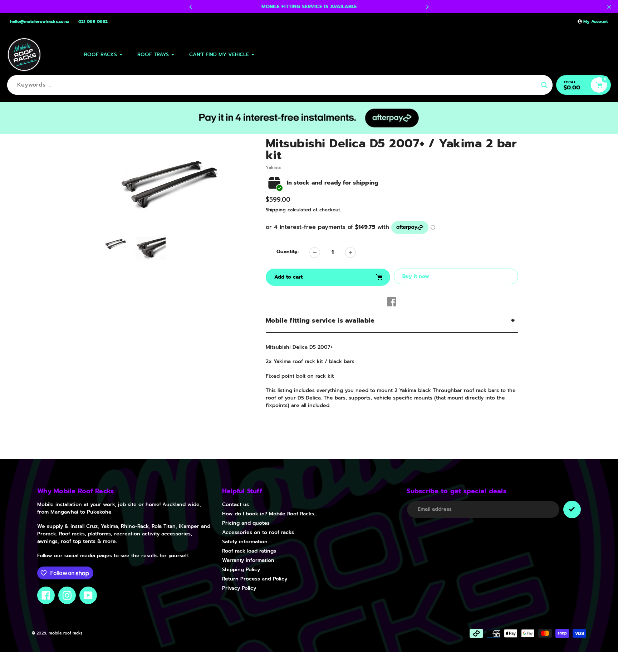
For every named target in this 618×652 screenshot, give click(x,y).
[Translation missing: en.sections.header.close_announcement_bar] (609, 6)
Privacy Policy (239, 588)
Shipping (276, 209)
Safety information (245, 541)
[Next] (427, 6)
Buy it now (415, 276)
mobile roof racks (65, 633)
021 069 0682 (93, 21)
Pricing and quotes (246, 523)
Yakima (273, 167)
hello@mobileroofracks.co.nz (39, 21)
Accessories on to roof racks (258, 532)
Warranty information (248, 560)
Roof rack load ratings (249, 551)
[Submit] (572, 509)
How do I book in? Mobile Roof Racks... (269, 514)
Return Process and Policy (254, 579)
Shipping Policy (241, 569)
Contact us (235, 504)
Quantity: (287, 251)
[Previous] (191, 6)
